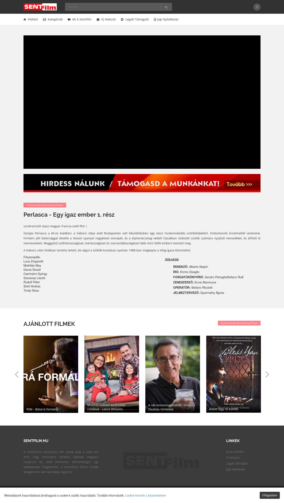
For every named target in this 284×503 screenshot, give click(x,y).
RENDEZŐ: (181, 267)
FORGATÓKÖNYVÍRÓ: (189, 277)
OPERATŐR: (182, 287)
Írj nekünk (108, 19)
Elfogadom (269, 495)
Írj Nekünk (233, 458)
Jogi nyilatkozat (167, 19)
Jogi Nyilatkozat (235, 469)
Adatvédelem (157, 495)
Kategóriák (55, 19)
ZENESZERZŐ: (184, 282)
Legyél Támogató (237, 463)
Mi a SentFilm (81, 19)
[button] (17, 374)
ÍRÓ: (176, 272)
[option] (172, 374)
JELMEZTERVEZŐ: (186, 293)
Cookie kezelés (135, 495)
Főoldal (32, 19)
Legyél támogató (137, 19)
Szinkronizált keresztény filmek (45, 205)
